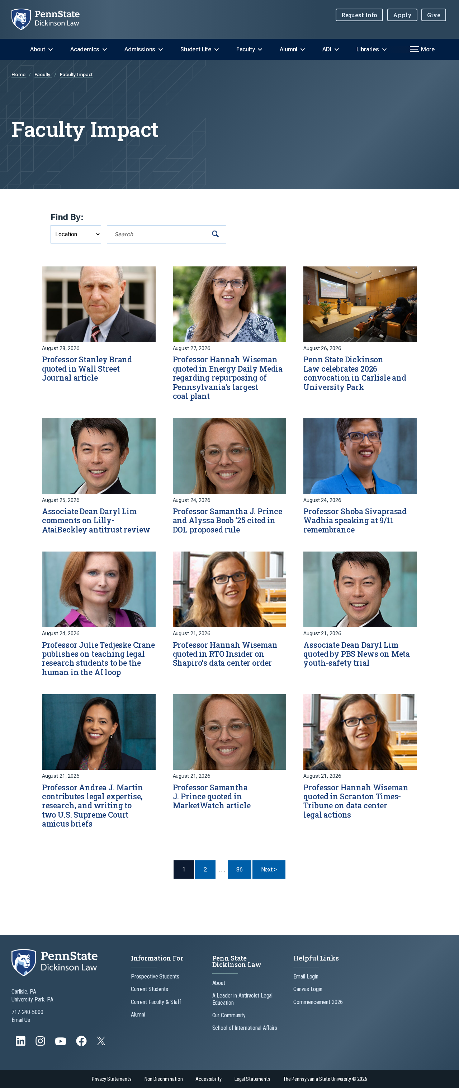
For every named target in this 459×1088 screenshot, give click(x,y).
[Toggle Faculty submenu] (259, 49)
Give (433, 15)
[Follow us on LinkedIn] (21, 1044)
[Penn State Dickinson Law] (51, 19)
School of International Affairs (244, 1027)
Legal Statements (252, 1079)
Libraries (367, 49)
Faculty (245, 49)
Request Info (359, 15)
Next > (273, 869)
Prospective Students (155, 976)
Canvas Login (307, 989)
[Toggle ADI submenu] (336, 49)
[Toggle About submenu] (50, 49)
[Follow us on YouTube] (61, 1044)
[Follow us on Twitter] (102, 1043)
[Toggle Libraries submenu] (384, 49)
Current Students (149, 989)
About (37, 49)
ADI (326, 49)
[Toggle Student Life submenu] (216, 49)
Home (18, 74)
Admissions (139, 49)
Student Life (195, 49)
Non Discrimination (164, 1079)
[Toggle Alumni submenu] (302, 49)
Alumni (288, 49)
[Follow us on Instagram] (41, 1044)
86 (239, 869)
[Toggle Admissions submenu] (160, 49)
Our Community (229, 1015)
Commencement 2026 (318, 1002)
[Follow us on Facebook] (82, 1044)
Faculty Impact (76, 74)
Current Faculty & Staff (156, 1002)
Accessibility (208, 1079)
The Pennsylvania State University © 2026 (325, 1079)
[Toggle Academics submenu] (104, 49)
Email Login (305, 976)
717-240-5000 (27, 1012)
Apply (402, 15)
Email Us (20, 1020)
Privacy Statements (112, 1079)
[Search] (215, 234)
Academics (84, 49)
